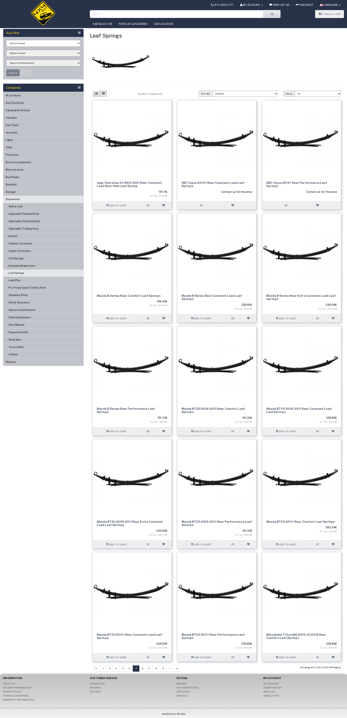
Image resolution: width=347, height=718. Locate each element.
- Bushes (11, 236)
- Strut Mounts (15, 324)
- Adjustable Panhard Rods (22, 213)
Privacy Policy (12, 691)
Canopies (11, 117)
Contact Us (97, 683)
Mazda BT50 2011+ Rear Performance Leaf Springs (213, 636)
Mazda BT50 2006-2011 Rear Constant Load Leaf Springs (299, 410)
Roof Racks (12, 177)
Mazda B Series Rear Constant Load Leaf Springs (212, 297)
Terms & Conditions (16, 695)
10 (156, 668)
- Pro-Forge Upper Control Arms (26, 287)
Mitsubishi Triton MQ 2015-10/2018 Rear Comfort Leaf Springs (296, 636)
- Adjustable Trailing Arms (22, 228)
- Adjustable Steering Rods (23, 221)
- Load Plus (13, 280)
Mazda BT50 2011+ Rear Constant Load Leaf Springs (129, 636)
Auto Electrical (15, 102)
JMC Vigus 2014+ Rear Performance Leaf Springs (296, 184)
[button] (330, 5)
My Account (271, 683)
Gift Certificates (188, 687)
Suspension (13, 199)
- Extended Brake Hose (20, 265)
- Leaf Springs (15, 273)
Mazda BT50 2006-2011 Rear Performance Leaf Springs (217, 523)
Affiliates (183, 691)
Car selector (102, 23)
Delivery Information (17, 687)
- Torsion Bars (15, 347)
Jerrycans (11, 132)
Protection (12, 154)
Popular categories (133, 23)
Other (9, 147)
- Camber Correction (19, 243)
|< (96, 668)
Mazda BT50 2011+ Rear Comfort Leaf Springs (300, 521)
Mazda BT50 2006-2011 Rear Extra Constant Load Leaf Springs (130, 523)
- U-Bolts (12, 354)
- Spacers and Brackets (20, 309)
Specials (182, 695)
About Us (9, 683)
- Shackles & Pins (17, 295)
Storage (11, 191)
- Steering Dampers (18, 317)
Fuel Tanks (12, 125)
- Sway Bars (13, 339)
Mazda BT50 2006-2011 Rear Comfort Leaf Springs (213, 410)
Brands (182, 683)
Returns (95, 687)
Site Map (95, 691)
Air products (13, 95)
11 (163, 668)
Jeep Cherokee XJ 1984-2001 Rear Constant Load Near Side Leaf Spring (129, 184)
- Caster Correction (18, 250)
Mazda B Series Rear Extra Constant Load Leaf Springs (301, 297)
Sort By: (205, 93)
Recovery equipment (18, 162)
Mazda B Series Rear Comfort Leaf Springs (129, 295)
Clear (26, 72)
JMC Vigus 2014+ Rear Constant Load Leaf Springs (213, 184)
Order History (272, 687)
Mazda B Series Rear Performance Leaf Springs (126, 410)
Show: (289, 93)
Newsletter (271, 695)
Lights (9, 139)
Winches (11, 361)
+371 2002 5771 (223, 4)
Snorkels (11, 184)
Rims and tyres (14, 169)
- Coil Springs (14, 258)
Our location (163, 23)
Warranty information (18, 699)
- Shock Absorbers (18, 302)
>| (177, 668)
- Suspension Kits (17, 332)
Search (13, 72)
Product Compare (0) (150, 94)
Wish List (269, 691)
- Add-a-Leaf (14, 206)
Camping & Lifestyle (18, 110)
